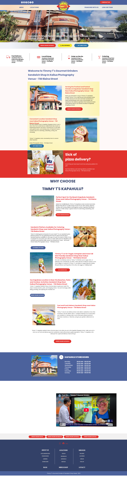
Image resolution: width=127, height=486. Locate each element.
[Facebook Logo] (24, 2)
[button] (60, 443)
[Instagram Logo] (22, 2)
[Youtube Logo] (28, 2)
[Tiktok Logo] (26, 2)
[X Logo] (30, 2)
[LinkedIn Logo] (33, 2)
